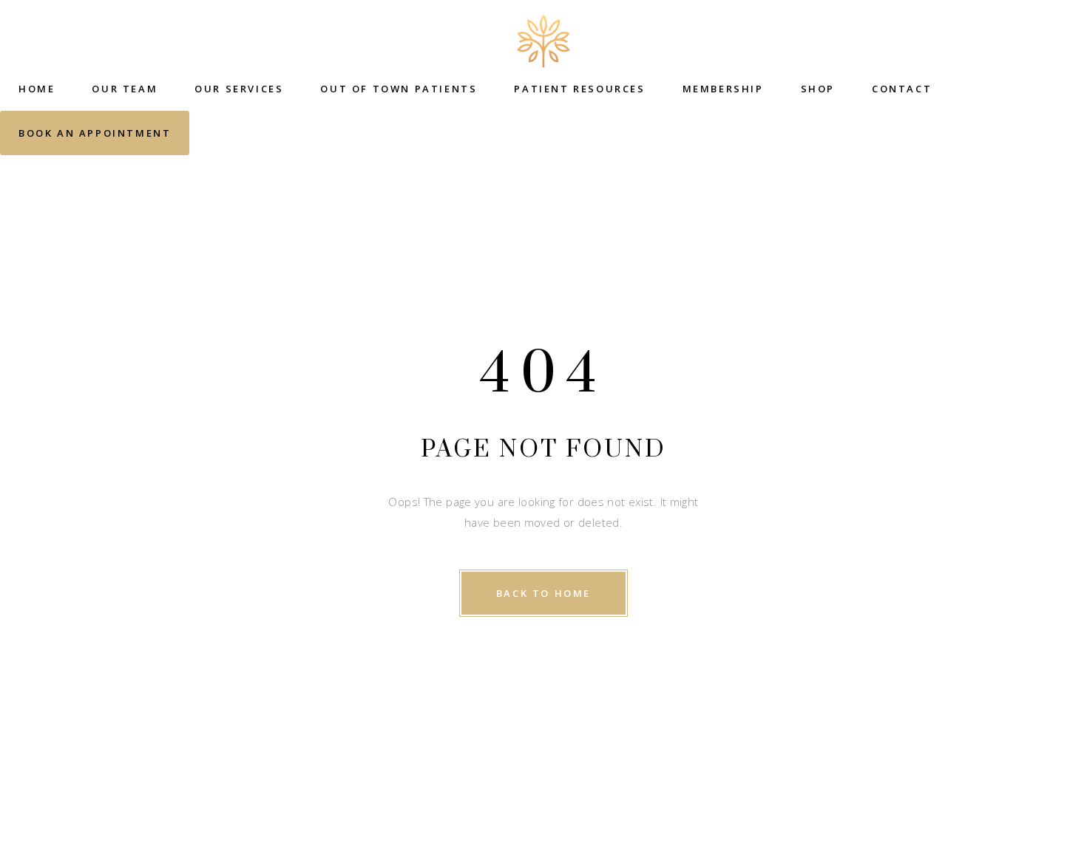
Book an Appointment (94, 133)
